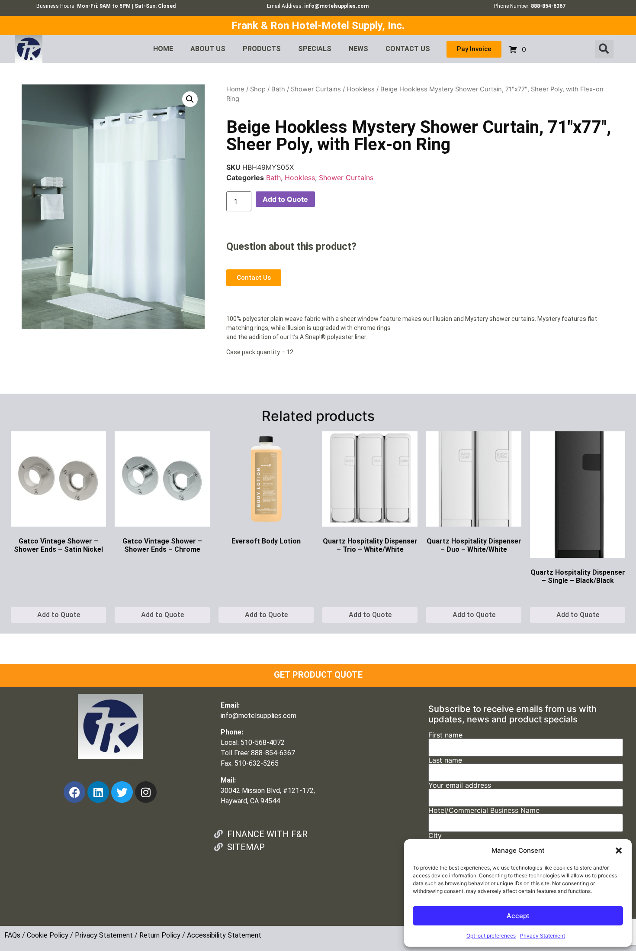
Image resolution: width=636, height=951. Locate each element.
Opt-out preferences (491, 935)
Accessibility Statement (224, 935)
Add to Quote (285, 199)
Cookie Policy (47, 935)
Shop (258, 89)
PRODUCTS (262, 49)
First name (445, 735)
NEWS (358, 49)
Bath (278, 89)
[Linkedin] (98, 792)
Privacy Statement (542, 935)
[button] (618, 850)
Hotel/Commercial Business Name (484, 811)
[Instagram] (146, 792)
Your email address (459, 785)
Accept (518, 916)
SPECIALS (314, 49)
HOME (163, 49)
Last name (445, 760)
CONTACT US (407, 49)
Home (235, 89)
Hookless (361, 89)
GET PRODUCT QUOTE (318, 675)
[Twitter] (122, 792)
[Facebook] (74, 792)
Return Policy (159, 935)
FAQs (12, 935)
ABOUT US (207, 49)
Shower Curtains (316, 89)
